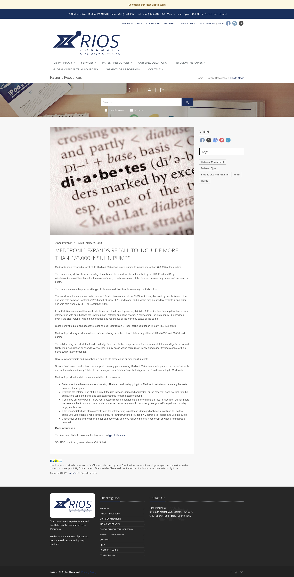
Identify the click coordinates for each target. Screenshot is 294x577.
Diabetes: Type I (209, 168)
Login (221, 23)
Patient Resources (116, 62)
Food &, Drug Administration (215, 174)
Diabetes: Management (212, 162)
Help (139, 23)
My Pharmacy (62, 62)
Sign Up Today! (207, 23)
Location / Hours (188, 23)
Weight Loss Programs (123, 69)
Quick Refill (169, 23)
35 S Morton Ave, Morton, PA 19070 (88, 14)
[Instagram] (234, 23)
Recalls (204, 180)
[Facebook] (228, 23)
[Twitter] (241, 23)
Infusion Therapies (189, 62)
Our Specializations (152, 62)
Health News (116, 110)
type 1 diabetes (116, 435)
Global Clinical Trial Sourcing (75, 69)
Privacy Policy (107, 555)
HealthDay (73, 473)
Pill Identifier (152, 23)
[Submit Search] (187, 102)
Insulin (236, 174)
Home (200, 78)
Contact (154, 69)
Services (87, 62)
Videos (139, 110)
